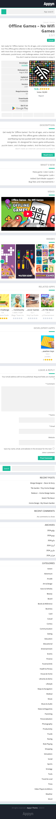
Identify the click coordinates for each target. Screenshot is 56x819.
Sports (49, 764)
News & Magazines (45, 709)
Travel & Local (47, 779)
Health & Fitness (46, 669)
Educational (47, 644)
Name (52, 415)
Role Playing (47, 744)
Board (50, 599)
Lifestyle (49, 684)
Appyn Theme (32, 808)
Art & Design (47, 583)
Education (48, 639)
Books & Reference (45, 604)
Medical (49, 694)
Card (50, 614)
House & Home (46, 674)
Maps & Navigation (45, 689)
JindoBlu (25, 65)
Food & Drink (47, 664)
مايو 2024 (51, 540)
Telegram (17, 115)
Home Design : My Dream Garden (42, 503)
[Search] (3, 11)
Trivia (50, 784)
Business (49, 609)
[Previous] (53, 261)
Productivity (47, 729)
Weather (49, 794)
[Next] (2, 261)
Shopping (48, 749)
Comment (50, 384)
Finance (49, 659)
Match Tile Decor (48, 498)
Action (49, 568)
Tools (50, 774)
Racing (49, 739)
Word (50, 799)
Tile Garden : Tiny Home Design (43, 488)
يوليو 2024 (51, 530)
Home (52, 22)
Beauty (49, 594)
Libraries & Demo (45, 679)
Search (6, 468)
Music (50, 699)
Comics (49, 624)
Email (52, 426)
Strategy (49, 769)
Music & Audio (46, 704)
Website (51, 437)
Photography (47, 724)
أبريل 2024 (51, 545)
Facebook (49, 115)
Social (50, 759)
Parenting (48, 714)
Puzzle (49, 734)
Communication (46, 629)
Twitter (39, 115)
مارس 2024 (50, 550)
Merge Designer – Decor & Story (42, 483)
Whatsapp (7, 115)
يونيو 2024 (51, 535)
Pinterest (28, 115)
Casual (45, 22)
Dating (49, 634)
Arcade (49, 578)
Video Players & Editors (43, 789)
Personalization (46, 719)
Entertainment (46, 649)
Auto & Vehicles (46, 589)
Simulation (48, 754)
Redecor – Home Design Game (43, 493)
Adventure (48, 573)
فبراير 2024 (50, 555)
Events (49, 654)
